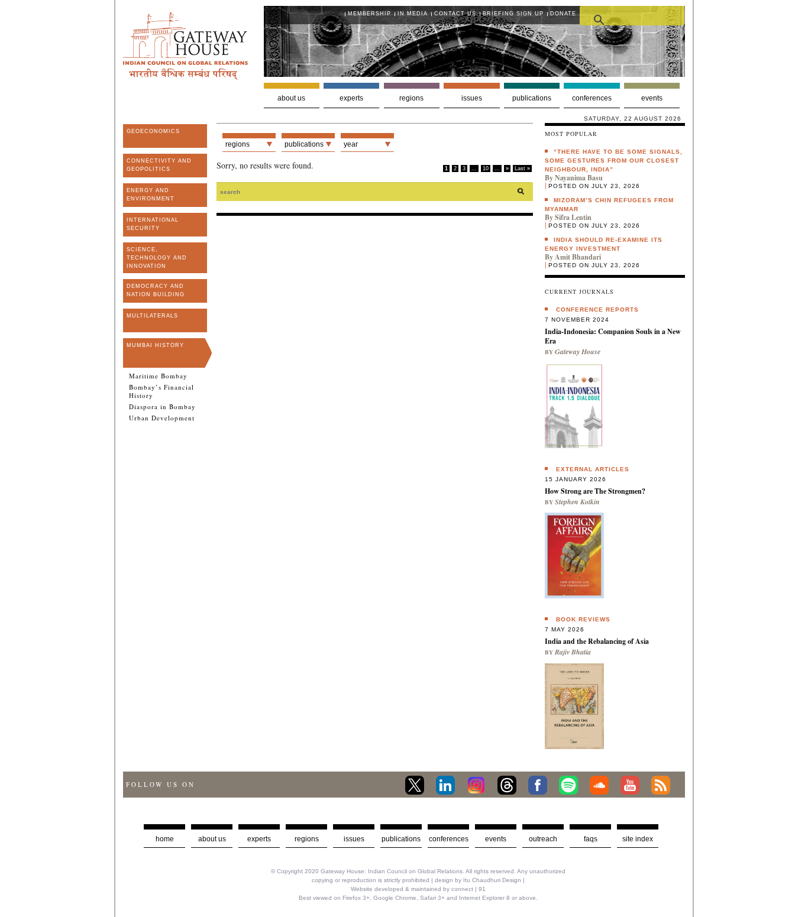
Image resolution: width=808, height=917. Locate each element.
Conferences (592, 98)
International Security (153, 224)
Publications (531, 98)
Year (351, 144)
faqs (590, 839)
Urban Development (162, 418)
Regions (411, 98)
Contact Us (455, 14)
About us (291, 98)
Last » (522, 168)
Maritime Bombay (158, 376)
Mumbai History (155, 345)
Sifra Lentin (573, 217)
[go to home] (185, 76)
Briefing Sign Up (513, 14)
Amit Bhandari (578, 257)
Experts (351, 98)
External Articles (592, 469)
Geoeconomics (153, 131)
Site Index (637, 839)
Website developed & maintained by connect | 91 (418, 889)
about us (212, 839)
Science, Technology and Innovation (157, 258)
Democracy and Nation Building (156, 290)
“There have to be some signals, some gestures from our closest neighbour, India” (614, 160)
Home (165, 839)
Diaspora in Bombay (162, 407)
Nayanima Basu (579, 178)
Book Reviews (583, 619)
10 (486, 168)
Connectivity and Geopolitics (159, 165)
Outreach (543, 839)
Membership (369, 14)
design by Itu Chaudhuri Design (478, 880)
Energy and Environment (150, 194)
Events (651, 98)
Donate (563, 14)
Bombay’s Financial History (161, 391)
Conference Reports (597, 309)
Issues (471, 98)
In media (412, 14)
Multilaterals (152, 316)
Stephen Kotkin (577, 502)
